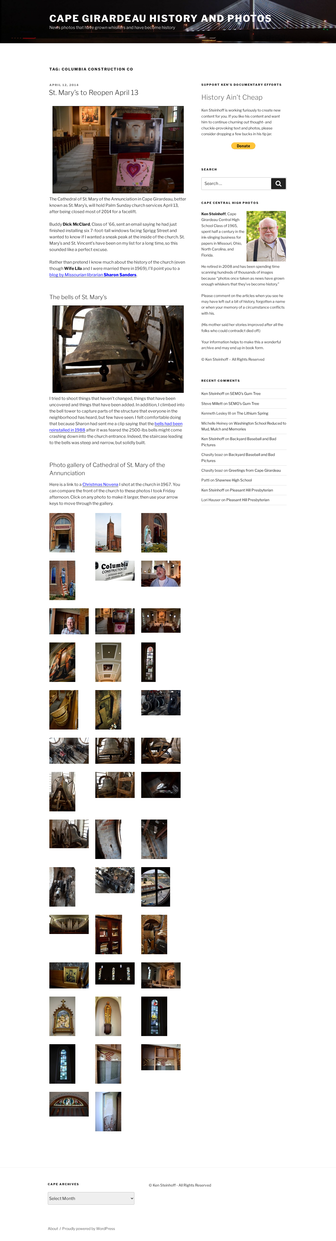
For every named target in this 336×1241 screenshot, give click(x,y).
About (53, 1228)
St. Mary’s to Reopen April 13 (93, 92)
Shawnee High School (233, 480)
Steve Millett (212, 403)
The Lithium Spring (252, 413)
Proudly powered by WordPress (88, 1228)
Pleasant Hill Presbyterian (251, 490)
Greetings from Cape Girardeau (255, 470)
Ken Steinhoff (212, 393)
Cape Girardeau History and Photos (160, 18)
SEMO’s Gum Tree (245, 393)
